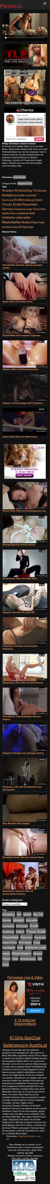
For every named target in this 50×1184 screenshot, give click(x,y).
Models (26, 222)
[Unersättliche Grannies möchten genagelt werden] (25, 249)
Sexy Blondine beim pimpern (16, 823)
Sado (42, 222)
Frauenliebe (29, 204)
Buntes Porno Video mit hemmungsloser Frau (24, 510)
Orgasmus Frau (25, 183)
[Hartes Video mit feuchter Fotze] (25, 285)
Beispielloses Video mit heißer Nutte (20, 578)
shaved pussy (9, 227)
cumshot (31, 195)
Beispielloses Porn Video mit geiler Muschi (23, 682)
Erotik (18, 199)
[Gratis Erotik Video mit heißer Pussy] (25, 420)
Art (17, 190)
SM (20, 227)
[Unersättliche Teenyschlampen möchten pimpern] (25, 700)
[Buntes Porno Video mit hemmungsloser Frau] (25, 494)
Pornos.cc (11, 5)
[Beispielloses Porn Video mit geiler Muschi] (25, 666)
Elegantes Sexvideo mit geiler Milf (19, 612)
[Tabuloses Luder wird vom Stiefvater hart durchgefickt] (25, 770)
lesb (32, 213)
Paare (34, 222)
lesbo (27, 217)
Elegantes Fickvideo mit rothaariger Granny (23, 753)
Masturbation (11, 221)
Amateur (8, 190)
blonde (42, 190)
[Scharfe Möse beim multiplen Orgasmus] (25, 319)
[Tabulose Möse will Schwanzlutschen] (25, 353)
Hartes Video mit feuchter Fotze (17, 301)
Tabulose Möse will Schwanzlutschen (20, 369)
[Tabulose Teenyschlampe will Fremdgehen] (25, 387)
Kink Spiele (25, 942)
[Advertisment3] (25, 461)
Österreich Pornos (26, 1136)
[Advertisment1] (25, 87)
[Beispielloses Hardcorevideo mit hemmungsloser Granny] (25, 875)
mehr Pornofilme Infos (12, 165)
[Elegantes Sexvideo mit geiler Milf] (25, 596)
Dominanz (7, 200)
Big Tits (32, 190)
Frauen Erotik (11, 204)
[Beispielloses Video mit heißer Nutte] (25, 562)
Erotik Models (20, 177)
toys (25, 226)
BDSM (23, 190)
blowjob (7, 195)
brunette (19, 195)
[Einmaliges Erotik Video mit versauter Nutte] (25, 841)
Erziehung (28, 200)
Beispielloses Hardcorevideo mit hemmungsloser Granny (18, 892)
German (8, 208)
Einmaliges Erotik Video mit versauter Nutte (23, 857)
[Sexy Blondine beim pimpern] (25, 807)
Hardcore (19, 209)
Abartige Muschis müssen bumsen (19, 544)
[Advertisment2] (25, 124)
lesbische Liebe (12, 217)
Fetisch (38, 200)
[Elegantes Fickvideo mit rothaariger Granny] (25, 737)
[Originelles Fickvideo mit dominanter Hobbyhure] (25, 630)
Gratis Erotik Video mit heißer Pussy (20, 436)
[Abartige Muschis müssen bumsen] (25, 528)
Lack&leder (22, 213)
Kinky (13, 213)
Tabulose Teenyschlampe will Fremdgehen (23, 403)
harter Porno (33, 209)
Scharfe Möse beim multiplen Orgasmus (21, 335)
